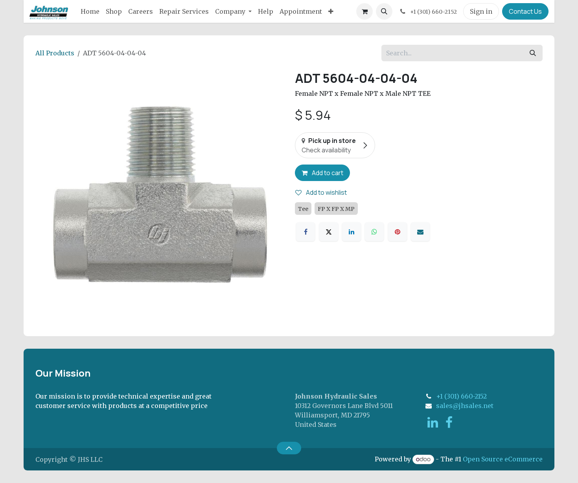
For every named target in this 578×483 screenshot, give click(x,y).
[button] (384, 11)
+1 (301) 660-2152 (461, 396)
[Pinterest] (397, 231)
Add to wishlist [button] (326, 192)
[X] (328, 231)
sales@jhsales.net (464, 406)
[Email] (420, 231)
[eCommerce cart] (364, 11)
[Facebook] (305, 231)
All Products (54, 53)
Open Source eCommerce (503, 459)
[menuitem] (90, 11)
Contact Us (525, 11)
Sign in (481, 11)
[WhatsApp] (374, 231)
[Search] (533, 53)
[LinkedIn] (351, 231)
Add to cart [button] (327, 172)
